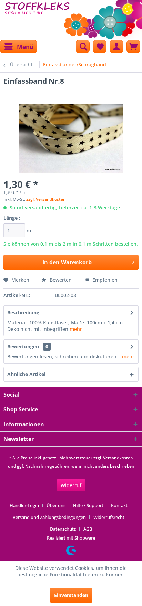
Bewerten (60, 279)
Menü (25, 47)
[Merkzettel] (99, 46)
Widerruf (71, 485)
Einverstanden (71, 595)
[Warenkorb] (133, 46)
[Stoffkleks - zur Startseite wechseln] (37, 17)
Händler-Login (24, 505)
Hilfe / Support (88, 505)
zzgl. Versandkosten (46, 199)
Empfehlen (104, 279)
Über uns (56, 505)
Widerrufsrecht (108, 517)
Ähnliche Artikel (26, 374)
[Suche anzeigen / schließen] (83, 46)
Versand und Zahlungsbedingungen (49, 517)
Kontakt (119, 505)
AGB (87, 529)
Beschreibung (23, 312)
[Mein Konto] (116, 46)
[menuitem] (18, 46)
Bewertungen (23, 346)
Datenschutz (63, 529)
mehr (76, 329)
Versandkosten (118, 458)
